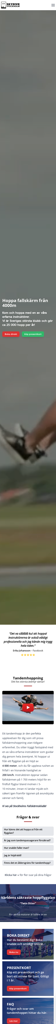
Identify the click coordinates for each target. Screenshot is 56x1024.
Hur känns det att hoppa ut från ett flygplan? (23, 831)
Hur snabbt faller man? (16, 847)
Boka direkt (11, 334)
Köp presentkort (32, 334)
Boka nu (13, 952)
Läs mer (13, 1021)
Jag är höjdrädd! (12, 855)
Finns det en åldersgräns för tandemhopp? (27, 862)
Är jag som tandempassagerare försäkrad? (27, 840)
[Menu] (53, 5)
